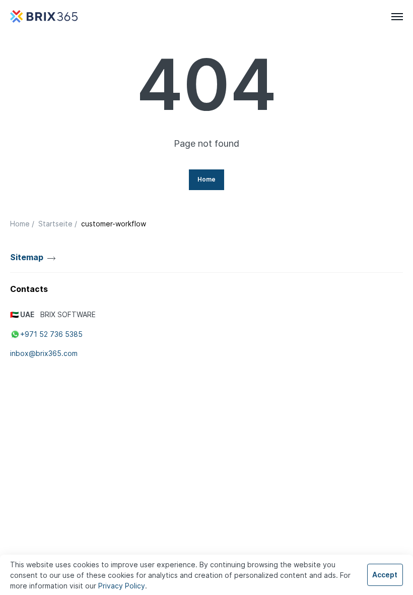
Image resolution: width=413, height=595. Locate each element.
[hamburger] (397, 16)
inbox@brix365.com (44, 353)
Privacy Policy (121, 585)
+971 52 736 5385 (51, 334)
